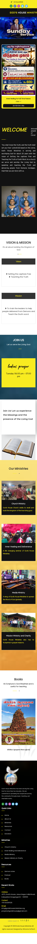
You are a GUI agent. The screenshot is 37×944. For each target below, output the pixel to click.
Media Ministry (18, 593)
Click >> (18, 101)
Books (7, 879)
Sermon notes (10, 871)
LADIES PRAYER (18, 366)
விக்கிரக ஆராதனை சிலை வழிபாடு (18, 750)
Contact (8, 830)
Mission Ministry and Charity (18, 636)
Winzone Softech (29, 929)
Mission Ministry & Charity (14, 858)
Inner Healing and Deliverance (18, 547)
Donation (8, 834)
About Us (8, 819)
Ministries (8, 823)
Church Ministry (18, 504)
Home (7, 815)
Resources (8, 826)
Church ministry (10, 847)
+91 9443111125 (18, 2)
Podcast (7, 875)
